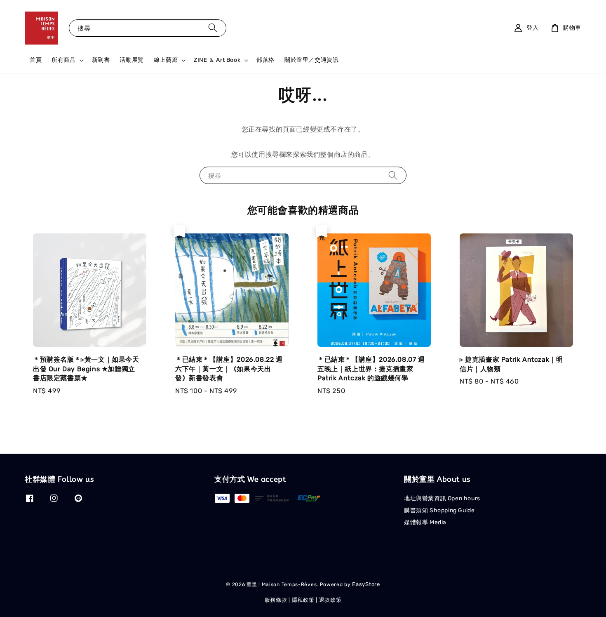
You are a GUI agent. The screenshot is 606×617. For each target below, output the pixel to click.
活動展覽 (131, 60)
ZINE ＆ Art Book (217, 60)
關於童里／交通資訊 (311, 60)
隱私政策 (303, 600)
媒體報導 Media (425, 522)
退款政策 (330, 600)
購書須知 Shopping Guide (439, 510)
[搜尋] (213, 28)
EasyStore (366, 584)
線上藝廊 (166, 60)
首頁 (36, 60)
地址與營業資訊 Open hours (442, 498)
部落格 (265, 60)
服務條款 (276, 600)
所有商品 (63, 60)
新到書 (101, 60)
